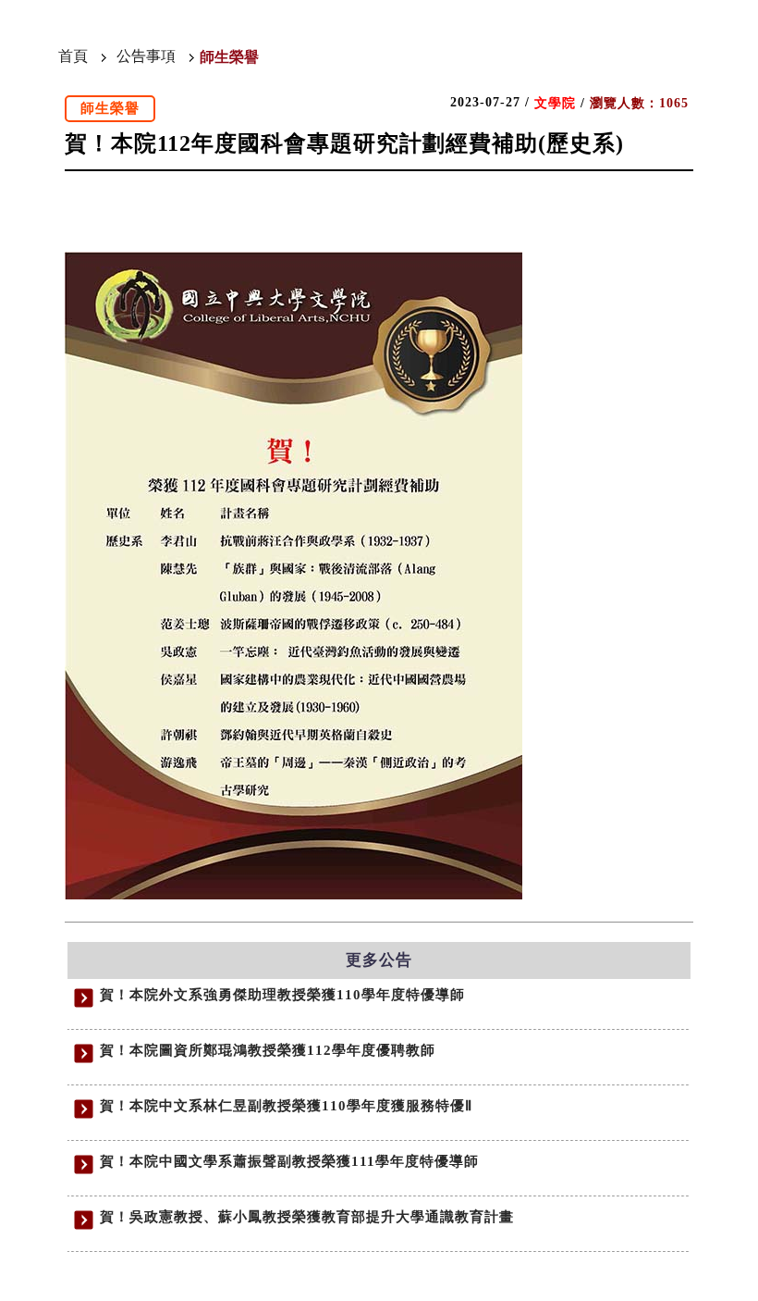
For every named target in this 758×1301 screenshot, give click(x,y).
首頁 (73, 56)
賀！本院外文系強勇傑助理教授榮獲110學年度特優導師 (282, 994)
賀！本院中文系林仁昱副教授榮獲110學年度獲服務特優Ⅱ (286, 1105)
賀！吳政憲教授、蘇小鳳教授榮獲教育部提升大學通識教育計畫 (307, 1216)
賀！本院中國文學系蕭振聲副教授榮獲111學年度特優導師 (289, 1161)
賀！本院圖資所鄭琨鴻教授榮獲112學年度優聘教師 (267, 1050)
